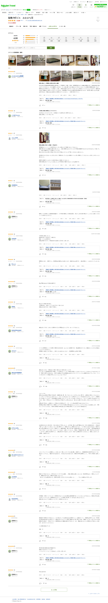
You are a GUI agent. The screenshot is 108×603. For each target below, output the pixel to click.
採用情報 (38, 599)
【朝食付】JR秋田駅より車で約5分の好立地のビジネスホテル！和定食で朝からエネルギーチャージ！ (65, 121)
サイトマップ (82, 1)
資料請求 (48, 599)
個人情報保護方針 (22, 599)
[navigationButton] (97, 60)
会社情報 (14, 599)
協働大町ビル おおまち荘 (20, 17)
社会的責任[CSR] (31, 599)
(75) (53, 26)
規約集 (43, 599)
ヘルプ (70, 1)
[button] (12, 60)
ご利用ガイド (76, 1)
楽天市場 (97, 1)
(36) (33, 26)
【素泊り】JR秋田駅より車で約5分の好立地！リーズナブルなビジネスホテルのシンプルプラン (64, 98)
